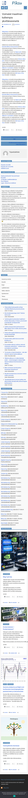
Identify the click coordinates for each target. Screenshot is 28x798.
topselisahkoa (17, 24)
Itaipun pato (18, 52)
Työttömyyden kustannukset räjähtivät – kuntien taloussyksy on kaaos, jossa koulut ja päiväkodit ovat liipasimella (16, 321)
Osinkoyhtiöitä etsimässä (18, 224)
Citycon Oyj (4, 397)
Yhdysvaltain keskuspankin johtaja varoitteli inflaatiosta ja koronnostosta (14, 308)
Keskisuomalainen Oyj (7, 510)
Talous (3, 296)
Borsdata (3, 178)
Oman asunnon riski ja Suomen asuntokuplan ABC (14, 138)
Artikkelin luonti (5, 168)
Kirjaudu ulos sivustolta (7, 167)
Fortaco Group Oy (5, 419)
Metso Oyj (3, 514)
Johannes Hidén (13, 653)
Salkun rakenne (6, 291)
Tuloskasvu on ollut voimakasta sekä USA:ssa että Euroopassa (13, 256)
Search (25, 7)
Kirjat (3, 285)
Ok (14, 796)
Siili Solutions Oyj (5, 478)
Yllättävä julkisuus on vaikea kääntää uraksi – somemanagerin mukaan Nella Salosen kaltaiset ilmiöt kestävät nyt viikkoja (15, 360)
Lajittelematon (5, 288)
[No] (26, 794)
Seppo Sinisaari (13, 602)
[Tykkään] (2, 26)
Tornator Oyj (4, 473)
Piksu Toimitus (13, 712)
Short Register (4, 181)
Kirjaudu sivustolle (6, 165)
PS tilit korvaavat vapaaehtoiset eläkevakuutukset (17, 143)
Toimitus (8, 780)
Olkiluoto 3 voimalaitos (8, 68)
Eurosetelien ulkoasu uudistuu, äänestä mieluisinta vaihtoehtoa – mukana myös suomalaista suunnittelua (15, 346)
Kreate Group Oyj (5, 455)
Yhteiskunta (5, 299)
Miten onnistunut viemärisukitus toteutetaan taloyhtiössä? (13, 368)
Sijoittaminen (5, 293)
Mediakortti (22, 780)
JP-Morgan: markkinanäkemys (9, 179)
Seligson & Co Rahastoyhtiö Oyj (9, 424)
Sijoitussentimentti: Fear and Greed (10, 176)
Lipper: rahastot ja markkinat (8, 183)
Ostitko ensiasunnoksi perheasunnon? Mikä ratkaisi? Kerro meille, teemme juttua (15, 327)
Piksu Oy (3, 780)
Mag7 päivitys (7, 577)
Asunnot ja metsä (6, 279)
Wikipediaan (5, 32)
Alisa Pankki (4, 523)
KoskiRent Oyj (4, 406)
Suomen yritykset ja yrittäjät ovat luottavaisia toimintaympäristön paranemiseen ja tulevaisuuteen (13, 689)
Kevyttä (4, 282)
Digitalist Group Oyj (6, 460)
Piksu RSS (6, 788)
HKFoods (3, 433)
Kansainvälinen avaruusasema (10, 47)
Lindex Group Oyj (5, 442)
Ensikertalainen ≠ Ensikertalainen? (8, 628)
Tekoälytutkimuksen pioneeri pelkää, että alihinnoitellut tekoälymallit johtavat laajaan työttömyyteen (16, 381)
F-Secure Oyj (4, 392)
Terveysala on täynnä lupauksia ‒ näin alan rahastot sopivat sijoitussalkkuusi (16, 353)
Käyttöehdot (15, 780)
